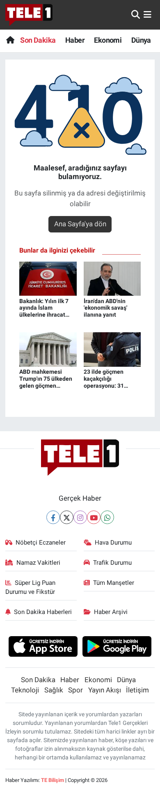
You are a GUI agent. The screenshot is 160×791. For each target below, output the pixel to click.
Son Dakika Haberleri (43, 612)
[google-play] (117, 648)
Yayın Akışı (104, 690)
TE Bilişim (52, 780)
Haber (75, 40)
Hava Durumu (113, 542)
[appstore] (43, 648)
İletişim (137, 690)
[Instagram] (80, 517)
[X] (66, 517)
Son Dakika (37, 40)
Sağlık (53, 690)
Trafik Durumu (112, 562)
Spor (75, 690)
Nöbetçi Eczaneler (41, 542)
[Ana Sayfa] (10, 40)
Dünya (141, 40)
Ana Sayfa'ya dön (80, 224)
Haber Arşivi (111, 612)
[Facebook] (53, 517)
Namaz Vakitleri (38, 562)
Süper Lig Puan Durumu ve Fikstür (30, 587)
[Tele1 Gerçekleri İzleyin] (29, 15)
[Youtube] (94, 517)
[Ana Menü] (147, 14)
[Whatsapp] (107, 517)
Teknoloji (25, 690)
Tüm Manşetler (113, 582)
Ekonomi (107, 40)
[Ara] (135, 14)
